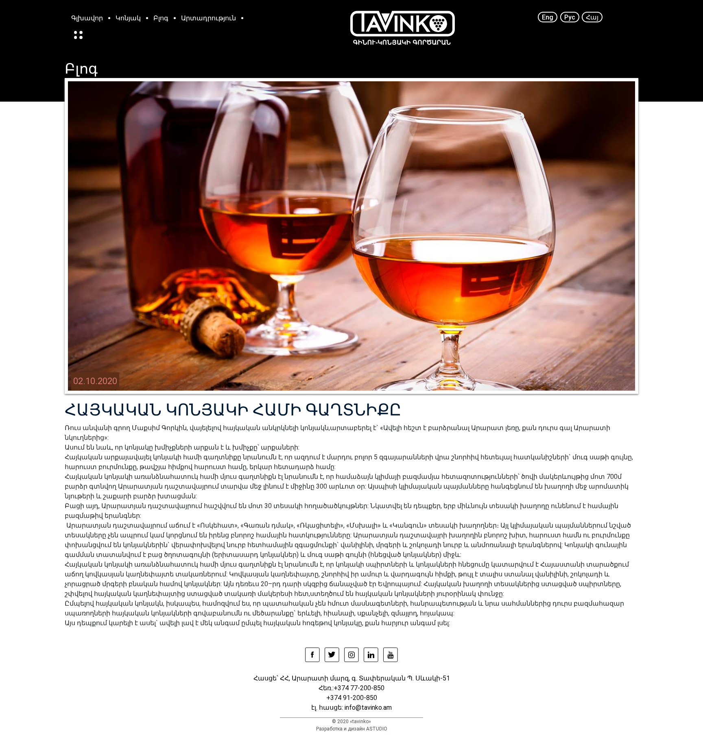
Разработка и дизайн (340, 729)
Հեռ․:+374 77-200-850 (351, 688)
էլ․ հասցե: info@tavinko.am (351, 707)
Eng (547, 17)
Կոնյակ (128, 18)
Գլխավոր (87, 18)
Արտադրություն (208, 18)
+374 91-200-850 (351, 698)
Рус (569, 17)
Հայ (592, 17)
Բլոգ (160, 18)
